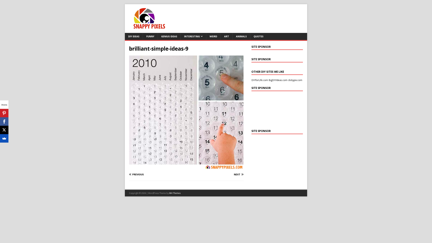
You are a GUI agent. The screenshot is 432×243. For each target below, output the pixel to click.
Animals (241, 36)
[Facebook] (4, 121)
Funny (150, 36)
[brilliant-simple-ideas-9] (186, 168)
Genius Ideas (169, 36)
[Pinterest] (4, 113)
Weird (213, 36)
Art (226, 36)
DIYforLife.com (259, 80)
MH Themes (175, 193)
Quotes (258, 36)
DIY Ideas (133, 36)
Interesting (192, 36)
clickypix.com (295, 80)
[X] (4, 130)
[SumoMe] (4, 138)
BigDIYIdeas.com (278, 80)
